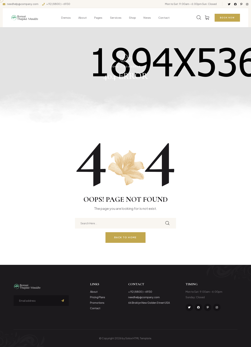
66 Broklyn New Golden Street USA (149, 302)
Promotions (97, 302)
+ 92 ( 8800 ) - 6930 (58, 4)
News (147, 17)
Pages (98, 17)
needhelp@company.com (22, 4)
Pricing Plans (97, 297)
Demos (66, 17)
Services (115, 17)
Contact (164, 17)
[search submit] (167, 223)
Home (114, 67)
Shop (132, 17)
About (82, 17)
